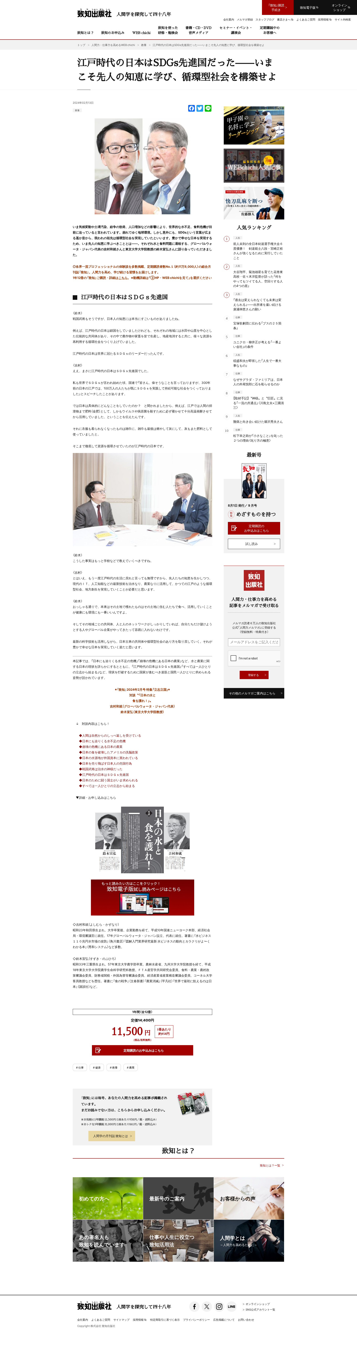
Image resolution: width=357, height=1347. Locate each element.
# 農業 (130, 1067)
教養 (77, 110)
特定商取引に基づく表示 (165, 1319)
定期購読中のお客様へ (270, 30)
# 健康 (97, 1067)
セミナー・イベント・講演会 (235, 30)
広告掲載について (224, 1319)
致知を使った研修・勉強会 (168, 30)
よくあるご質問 (100, 1319)
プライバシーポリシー (196, 1319)
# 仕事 (80, 1067)
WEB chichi (141, 32)
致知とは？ (85, 32)
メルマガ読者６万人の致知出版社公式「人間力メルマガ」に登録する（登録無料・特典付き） (254, 627)
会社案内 (82, 1319)
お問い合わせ (246, 1319)
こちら (123, 277)
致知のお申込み (112, 32)
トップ (81, 45)
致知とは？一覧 (270, 1165)
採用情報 (138, 1320)
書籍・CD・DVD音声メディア (199, 30)
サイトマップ (121, 1319)
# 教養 (114, 1067)
